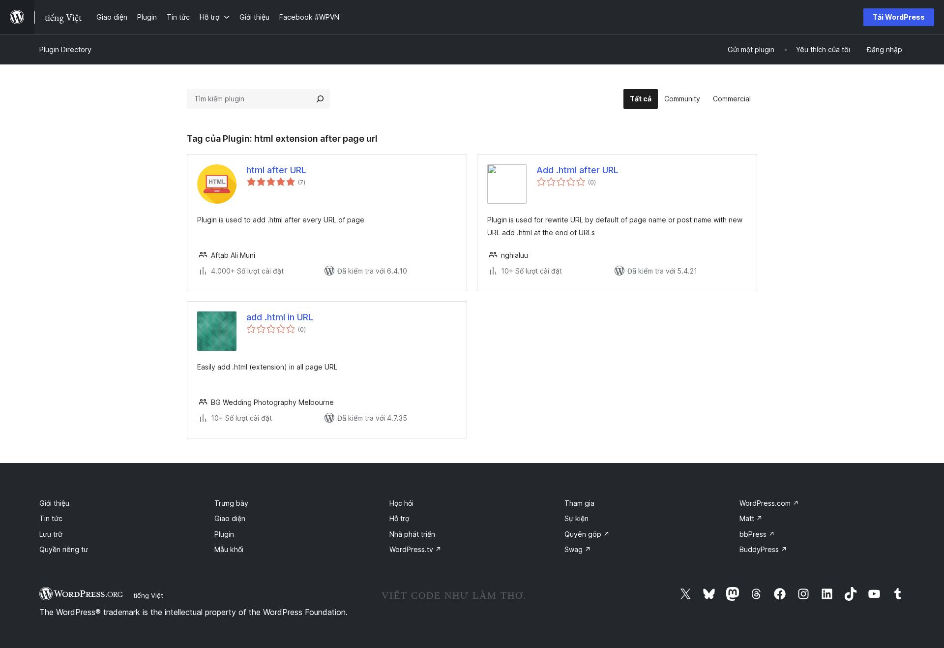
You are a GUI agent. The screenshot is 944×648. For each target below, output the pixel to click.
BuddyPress (763, 549)
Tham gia (579, 503)
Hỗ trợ (399, 518)
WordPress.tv (415, 549)
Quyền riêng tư (63, 549)
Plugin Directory (65, 49)
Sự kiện (576, 518)
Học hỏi (401, 503)
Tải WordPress (899, 17)
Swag (577, 549)
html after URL (276, 170)
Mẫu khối (228, 549)
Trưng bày (231, 503)
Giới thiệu (54, 503)
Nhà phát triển (412, 534)
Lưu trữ (50, 534)
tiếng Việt (148, 595)
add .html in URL (279, 317)
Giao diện (229, 518)
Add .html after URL (577, 170)
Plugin (224, 534)
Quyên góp (587, 534)
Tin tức (50, 518)
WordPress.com (769, 503)
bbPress (757, 534)
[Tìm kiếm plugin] (320, 99)
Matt (751, 518)
